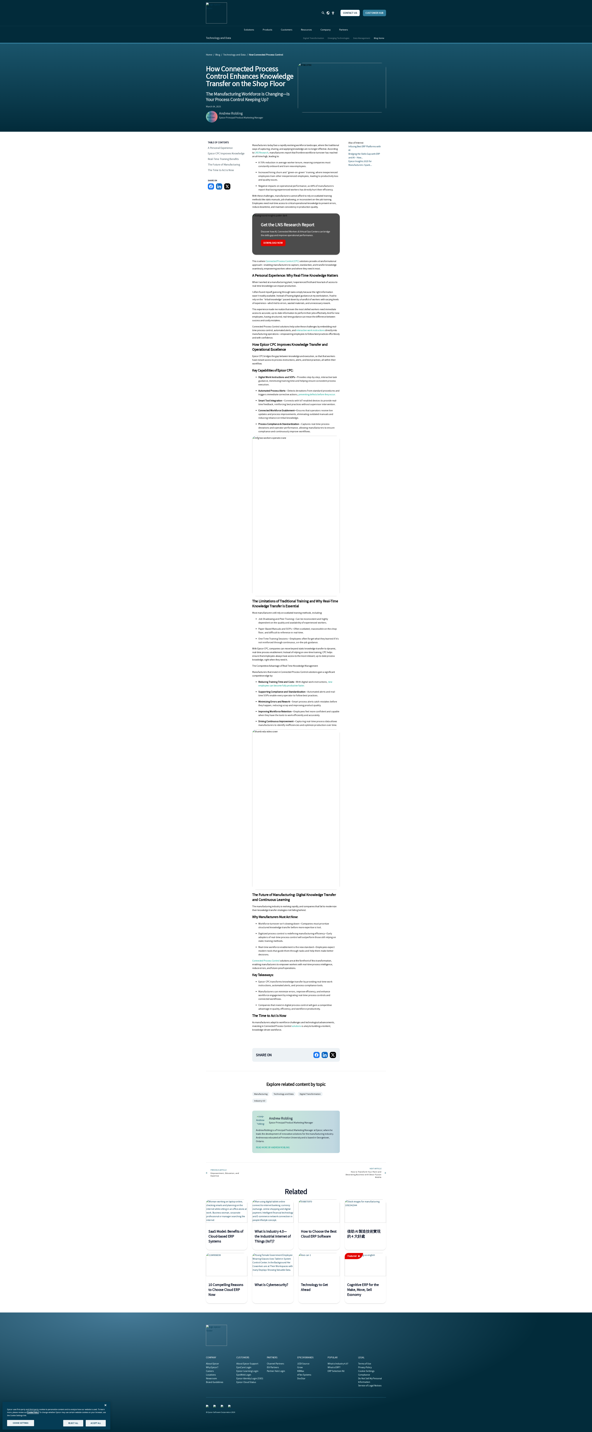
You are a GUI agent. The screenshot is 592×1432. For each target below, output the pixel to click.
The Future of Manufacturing (224, 164)
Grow (300, 1367)
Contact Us (350, 12)
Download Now (273, 242)
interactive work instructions (310, 330)
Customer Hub (374, 12)
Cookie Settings (366, 1371)
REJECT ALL (73, 1423)
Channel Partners (275, 1363)
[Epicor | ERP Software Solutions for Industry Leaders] (216, 12)
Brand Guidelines (214, 1382)
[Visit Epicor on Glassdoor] (222, 1407)
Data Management (361, 38)
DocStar (301, 1378)
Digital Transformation (313, 38)
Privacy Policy (365, 1367)
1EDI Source (303, 1363)
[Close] (105, 1405)
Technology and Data (218, 38)
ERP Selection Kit (336, 1371)
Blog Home (379, 38)
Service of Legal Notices (370, 1385)
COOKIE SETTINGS (21, 1423)
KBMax (300, 1371)
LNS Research (261, 152)
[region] (56, 1416)
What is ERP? (334, 1367)
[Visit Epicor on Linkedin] (208, 1407)
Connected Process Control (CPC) (282, 261)
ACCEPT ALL (96, 1423)
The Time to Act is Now (221, 170)
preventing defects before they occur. (316, 394)
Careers (210, 1371)
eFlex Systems (304, 1374)
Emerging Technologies (338, 38)
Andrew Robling (231, 113)
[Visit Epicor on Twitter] (230, 1407)
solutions (296, 1026)
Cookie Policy (32, 1412)
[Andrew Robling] (212, 116)
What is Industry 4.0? (338, 1363)
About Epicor (212, 1363)
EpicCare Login (243, 1367)
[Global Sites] (328, 13)
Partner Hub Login (276, 1371)
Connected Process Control (266, 960)
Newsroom (211, 1378)
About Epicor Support (247, 1363)
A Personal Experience (220, 148)
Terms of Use (364, 1363)
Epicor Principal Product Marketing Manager (241, 117)
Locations (211, 1374)
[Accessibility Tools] (333, 13)
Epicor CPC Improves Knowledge (226, 153)
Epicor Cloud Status (246, 1382)
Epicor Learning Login (247, 1371)
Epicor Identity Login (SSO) (249, 1378)
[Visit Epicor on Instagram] (215, 1407)
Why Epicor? (212, 1367)
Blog (217, 54)
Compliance (364, 1374)
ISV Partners (273, 1367)
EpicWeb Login (243, 1374)
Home (209, 54)
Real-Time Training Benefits (223, 159)
